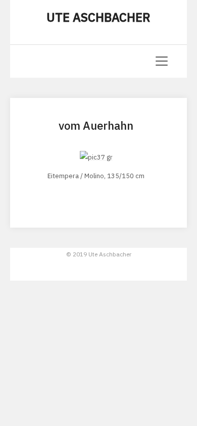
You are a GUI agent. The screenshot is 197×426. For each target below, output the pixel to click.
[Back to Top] (172, 343)
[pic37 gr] (96, 156)
